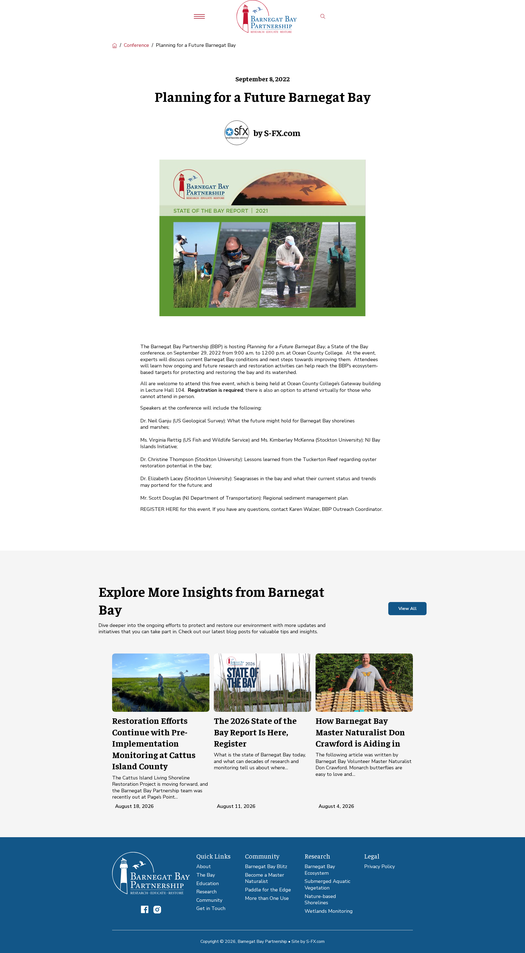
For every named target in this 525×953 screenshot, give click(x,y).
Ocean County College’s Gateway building (334, 383)
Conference (136, 45)
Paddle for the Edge (268, 890)
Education (207, 883)
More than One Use (267, 898)
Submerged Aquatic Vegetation (327, 884)
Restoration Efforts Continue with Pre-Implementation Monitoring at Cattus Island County (154, 743)
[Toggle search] (323, 16)
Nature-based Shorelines (320, 899)
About (203, 866)
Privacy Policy (379, 866)
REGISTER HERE (159, 509)
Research (206, 892)
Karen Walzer (304, 509)
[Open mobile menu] (199, 16)
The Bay (205, 875)
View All (407, 609)
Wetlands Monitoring (329, 911)
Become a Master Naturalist (264, 878)
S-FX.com (315, 941)
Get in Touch (210, 908)
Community (209, 900)
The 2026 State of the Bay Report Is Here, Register (255, 731)
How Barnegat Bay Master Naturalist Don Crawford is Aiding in (360, 731)
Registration (202, 390)
